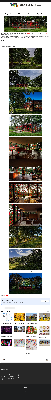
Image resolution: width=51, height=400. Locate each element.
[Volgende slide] (49, 311)
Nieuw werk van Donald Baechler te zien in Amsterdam (37, 359)
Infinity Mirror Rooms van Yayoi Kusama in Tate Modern (6, 336)
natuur (18, 378)
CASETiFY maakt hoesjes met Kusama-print (44, 349)
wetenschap (44, 389)
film (18, 375)
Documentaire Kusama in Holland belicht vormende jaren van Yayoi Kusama (31, 336)
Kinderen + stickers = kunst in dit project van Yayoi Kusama (31, 353)
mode (18, 374)
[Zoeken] (48, 1)
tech (18, 377)
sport (18, 376)
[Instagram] (41, 1)
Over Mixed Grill (37, 366)
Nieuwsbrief (36, 372)
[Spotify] (46, 1)
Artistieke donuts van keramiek (43, 337)
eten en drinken (17, 389)
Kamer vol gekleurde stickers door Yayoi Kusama (19, 350)
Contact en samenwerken (38, 367)
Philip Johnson (46, 33)
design (11, 389)
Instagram (5, 367)
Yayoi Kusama (29, 33)
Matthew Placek (5, 295)
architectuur (19, 373)
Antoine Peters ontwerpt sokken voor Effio (6, 323)
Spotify (8, 367)
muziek (18, 367)
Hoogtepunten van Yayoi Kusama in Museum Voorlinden (43, 324)
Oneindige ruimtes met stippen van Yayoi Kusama (19, 323)
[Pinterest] (43, 1)
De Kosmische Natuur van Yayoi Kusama (31, 323)
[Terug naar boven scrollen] (25, 392)
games (18, 372)
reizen (14, 389)
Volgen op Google (45, 301)
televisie (40, 389)
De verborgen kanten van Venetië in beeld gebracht (13, 359)
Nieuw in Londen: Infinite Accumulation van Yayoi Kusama (19, 335)
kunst (39, 322)
